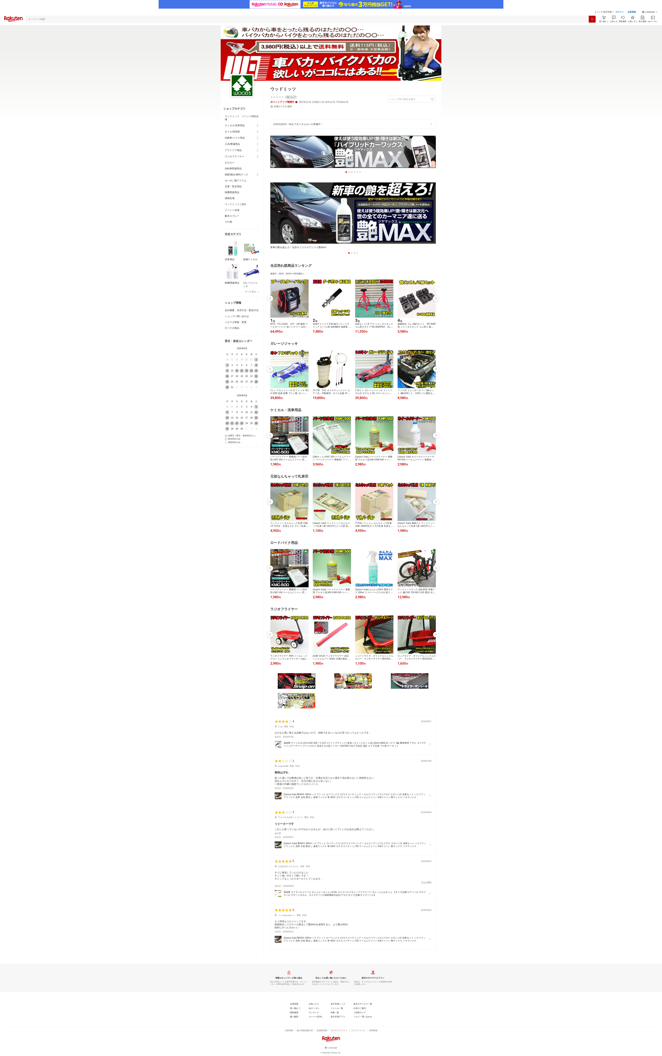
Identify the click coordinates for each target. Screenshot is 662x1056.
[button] (650, 12)
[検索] (592, 19)
